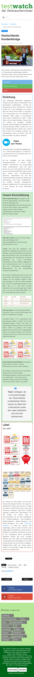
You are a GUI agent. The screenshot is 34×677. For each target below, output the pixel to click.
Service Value (12, 565)
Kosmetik (6, 633)
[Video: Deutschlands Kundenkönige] (17, 142)
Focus (17, 639)
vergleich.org (18, 633)
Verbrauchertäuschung (10, 619)
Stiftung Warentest (18, 622)
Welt (19, 565)
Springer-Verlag (13, 567)
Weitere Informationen (16, 673)
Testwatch (13, 24)
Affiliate (19, 629)
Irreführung (7, 615)
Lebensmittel (7, 629)
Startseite (4, 24)
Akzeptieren (12, 670)
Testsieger (7, 639)
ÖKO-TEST (7, 626)
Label (17, 626)
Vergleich (6, 636)
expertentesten (19, 636)
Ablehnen (22, 670)
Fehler (5, 622)
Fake (25, 619)
